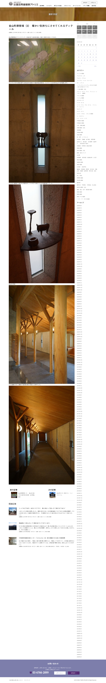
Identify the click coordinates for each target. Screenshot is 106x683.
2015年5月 (79, 484)
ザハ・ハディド (80, 83)
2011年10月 (79, 584)
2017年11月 (79, 413)
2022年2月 (79, 304)
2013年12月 (79, 523)
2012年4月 (79, 570)
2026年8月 (79, 205)
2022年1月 (79, 306)
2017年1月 (79, 437)
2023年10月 (79, 266)
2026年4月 (79, 215)
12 (87, 54)
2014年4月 (79, 514)
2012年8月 (79, 561)
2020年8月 (79, 341)
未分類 (78, 155)
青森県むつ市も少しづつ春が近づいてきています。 (35, 523)
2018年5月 (79, 404)
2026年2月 (79, 219)
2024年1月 (79, 261)
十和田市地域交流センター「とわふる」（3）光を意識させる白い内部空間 (42, 538)
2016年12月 (79, 439)
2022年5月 (79, 299)
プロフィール (67, 5)
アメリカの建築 (80, 73)
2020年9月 (79, 339)
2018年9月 (79, 395)
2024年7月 (79, 247)
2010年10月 (79, 612)
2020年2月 (79, 355)
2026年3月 (79, 217)
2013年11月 (79, 526)
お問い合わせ (59, 673)
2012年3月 (79, 572)
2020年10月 (79, 336)
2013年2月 (79, 547)
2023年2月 (79, 280)
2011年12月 (79, 579)
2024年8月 (79, 245)
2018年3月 (79, 409)
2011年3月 (79, 600)
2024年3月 (79, 257)
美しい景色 (79, 175)
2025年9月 (79, 226)
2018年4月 (79, 406)
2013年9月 (79, 530)
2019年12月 (79, 360)
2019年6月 (79, 374)
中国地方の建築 (80, 120)
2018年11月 (79, 390)
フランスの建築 (80, 95)
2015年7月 (79, 479)
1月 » (95, 66)
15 (96, 54)
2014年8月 (79, 505)
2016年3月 (79, 460)
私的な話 (79, 173)
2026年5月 (79, 212)
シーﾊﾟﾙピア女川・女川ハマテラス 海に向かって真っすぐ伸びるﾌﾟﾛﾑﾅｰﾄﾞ (42, 508)
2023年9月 (79, 269)
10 (81, 54)
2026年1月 (79, 222)
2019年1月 (79, 385)
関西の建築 (79, 194)
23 (78, 60)
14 (93, 54)
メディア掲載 (86, 5)
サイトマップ (27, 680)
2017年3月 (79, 432)
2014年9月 (79, 502)
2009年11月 (79, 636)
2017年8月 (79, 420)
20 (90, 57)
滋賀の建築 (79, 164)
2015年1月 (79, 493)
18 (84, 57)
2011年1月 (79, 605)
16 (78, 57)
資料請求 (85, 2)
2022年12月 (79, 285)
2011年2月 (79, 603)
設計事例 (42, 5)
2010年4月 (79, 624)
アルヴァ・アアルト (81, 78)
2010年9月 (79, 614)
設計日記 (94, 5)
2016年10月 (79, 444)
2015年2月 (79, 491)
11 (84, 54)
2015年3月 (79, 488)
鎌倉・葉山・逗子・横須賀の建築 (84, 189)
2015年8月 (79, 477)
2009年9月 (79, 640)
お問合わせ (93, 2)
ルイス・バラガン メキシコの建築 (85, 113)
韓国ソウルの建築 (81, 196)
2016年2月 (79, 463)
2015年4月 (79, 486)
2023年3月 (79, 278)
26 (87, 60)
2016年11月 (79, 442)
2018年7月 (79, 399)
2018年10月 (79, 392)
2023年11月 (79, 264)
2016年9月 (79, 446)
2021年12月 (79, 308)
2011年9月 (79, 586)
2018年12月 (79, 388)
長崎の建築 (79, 192)
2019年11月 (79, 362)
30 (78, 63)
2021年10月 (79, 313)
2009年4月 (79, 652)
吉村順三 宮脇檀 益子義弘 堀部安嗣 (86, 139)
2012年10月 (79, 556)
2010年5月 (79, 621)
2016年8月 (79, 448)
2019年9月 (79, 367)
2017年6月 (79, 425)
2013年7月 (79, 535)
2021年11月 (79, 311)
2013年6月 (79, 537)
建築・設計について (32, 32)
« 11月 (79, 66)
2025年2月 (79, 238)
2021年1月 (79, 329)
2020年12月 (79, 332)
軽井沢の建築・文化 (81, 187)
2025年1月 (79, 240)
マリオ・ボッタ (80, 102)
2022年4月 (79, 301)
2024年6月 (79, 250)
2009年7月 (79, 645)
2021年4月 (79, 325)
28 (93, 60)
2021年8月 (79, 315)
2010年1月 (79, 631)
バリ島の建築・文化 (81, 89)
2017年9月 (79, 418)
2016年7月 (79, 451)
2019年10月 (79, 364)
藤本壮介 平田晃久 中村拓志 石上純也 (60, 546)
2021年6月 (79, 320)
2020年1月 (79, 357)
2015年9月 (79, 474)
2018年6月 (79, 402)
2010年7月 (79, 619)
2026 (87, 24)
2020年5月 (79, 348)
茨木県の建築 (80, 180)
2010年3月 (79, 626)
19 (87, 57)
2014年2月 (79, 519)
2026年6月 (79, 210)
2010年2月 (79, 629)
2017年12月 (79, 411)
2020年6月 (79, 346)
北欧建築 (79, 130)
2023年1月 (79, 282)
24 (81, 60)
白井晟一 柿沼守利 (81, 167)
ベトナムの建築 (80, 98)
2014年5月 (79, 512)
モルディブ (79, 109)
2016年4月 (79, 458)
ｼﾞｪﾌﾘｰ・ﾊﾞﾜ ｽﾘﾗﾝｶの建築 (83, 199)
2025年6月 (79, 231)
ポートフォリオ (77, 5)
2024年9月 (79, 243)
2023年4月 (79, 276)
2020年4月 (79, 350)
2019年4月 (79, 378)
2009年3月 (79, 654)
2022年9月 (79, 292)
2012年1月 (79, 577)
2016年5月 (79, 456)
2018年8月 (79, 397)
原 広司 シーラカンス (82, 137)
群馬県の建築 (80, 178)
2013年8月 (79, 533)
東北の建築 (39, 32)
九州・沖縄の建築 (81, 125)
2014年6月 (79, 509)
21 (93, 57)
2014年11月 (79, 498)
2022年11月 (79, 287)
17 (81, 57)
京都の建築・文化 (81, 127)
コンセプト (49, 5)
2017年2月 (79, 434)
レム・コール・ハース (82, 118)
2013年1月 (79, 549)
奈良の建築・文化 (81, 150)
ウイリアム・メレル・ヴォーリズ (84, 80)
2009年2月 (79, 657)
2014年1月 (79, 521)
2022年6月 (79, 297)
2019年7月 (79, 371)
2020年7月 (79, 343)
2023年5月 (79, 273)
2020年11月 (79, 334)
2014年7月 (79, 507)
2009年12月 (79, 633)
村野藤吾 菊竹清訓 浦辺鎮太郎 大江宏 (86, 157)
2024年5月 (79, 252)
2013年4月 (79, 542)
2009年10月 (79, 638)
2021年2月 (79, 327)
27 (90, 60)
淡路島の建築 (80, 162)
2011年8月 (79, 589)
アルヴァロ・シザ (81, 76)
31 (81, 63)
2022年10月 (79, 290)
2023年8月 (79, 271)
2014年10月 (79, 500)
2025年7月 (79, 229)
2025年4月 (79, 236)
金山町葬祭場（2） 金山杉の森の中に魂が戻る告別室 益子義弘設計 (26, 495)
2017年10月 (79, 416)
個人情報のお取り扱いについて (16, 680)
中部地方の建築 (80, 123)
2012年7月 (79, 563)
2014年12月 (79, 495)
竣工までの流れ (58, 5)
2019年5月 (79, 376)
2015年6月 (79, 481)
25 (84, 60)
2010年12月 (79, 607)
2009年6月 (79, 647)
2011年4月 (79, 598)
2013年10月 (79, 528)
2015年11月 (79, 470)
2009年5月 (79, 650)
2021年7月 (79, 318)
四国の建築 (79, 148)
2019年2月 (79, 383)
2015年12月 (79, 467)
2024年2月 (79, 259)
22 (96, 57)
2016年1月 (79, 465)
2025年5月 (79, 233)
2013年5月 (79, 540)
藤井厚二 (79, 182)
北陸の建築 (79, 134)
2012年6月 (79, 565)
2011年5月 (79, 596)
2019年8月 (79, 369)
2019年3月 (79, 381)
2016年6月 (79, 453)
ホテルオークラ (80, 100)
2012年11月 (79, 554)
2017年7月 (79, 423)
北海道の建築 (80, 132)
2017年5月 (79, 427)
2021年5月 (79, 322)
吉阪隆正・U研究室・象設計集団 (84, 146)
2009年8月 (79, 643)
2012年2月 (79, 575)
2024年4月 (79, 254)
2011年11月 (79, 582)
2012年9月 (79, 558)
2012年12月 (79, 551)
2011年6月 (79, 593)
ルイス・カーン (80, 111)
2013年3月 (79, 544)
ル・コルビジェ (80, 116)
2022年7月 (79, 294)
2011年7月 (79, 591)
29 (96, 60)
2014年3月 (79, 516)
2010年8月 (79, 617)
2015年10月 (79, 472)
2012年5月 (79, 568)
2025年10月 (79, 224)
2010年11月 (79, 610)
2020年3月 (79, 353)
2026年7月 (79, 208)
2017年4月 (79, 430)
